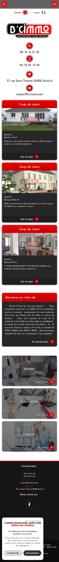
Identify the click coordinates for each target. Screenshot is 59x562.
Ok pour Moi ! (32, 553)
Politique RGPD (51, 547)
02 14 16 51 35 (29, 52)
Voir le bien (29, 156)
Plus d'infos (42, 382)
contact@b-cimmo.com (29, 94)
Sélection (18, 12)
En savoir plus (42, 341)
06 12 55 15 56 (30, 65)
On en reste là (31, 521)
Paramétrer (13, 553)
